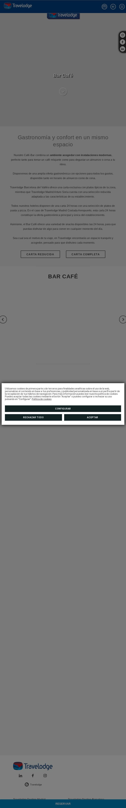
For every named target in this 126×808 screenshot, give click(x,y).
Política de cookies (42, 399)
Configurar (63, 408)
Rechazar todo (33, 417)
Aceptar (92, 417)
